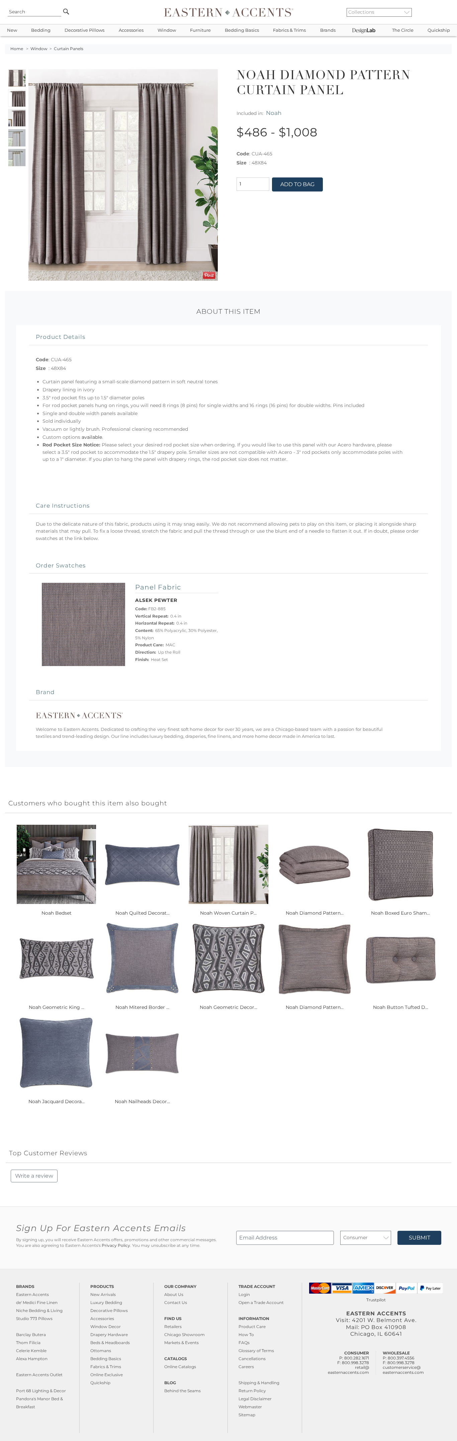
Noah (273, 112)
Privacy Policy (116, 1245)
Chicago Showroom (184, 1334)
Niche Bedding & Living (39, 1310)
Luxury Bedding (106, 1302)
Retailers (173, 1326)
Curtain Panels (68, 48)
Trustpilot (376, 1299)
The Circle (403, 30)
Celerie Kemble (31, 1350)
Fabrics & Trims (289, 30)
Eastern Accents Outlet (39, 1374)
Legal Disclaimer (255, 1398)
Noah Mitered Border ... (142, 1007)
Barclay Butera (31, 1334)
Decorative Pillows (84, 30)
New (12, 30)
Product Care (252, 1326)
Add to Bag (297, 184)
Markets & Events (181, 1342)
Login (244, 1294)
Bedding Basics (242, 30)
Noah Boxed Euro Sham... (400, 913)
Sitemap (247, 1414)
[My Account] (442, 12)
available (92, 437)
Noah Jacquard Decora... (56, 1101)
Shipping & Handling (259, 1382)
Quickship (439, 30)
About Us (173, 1294)
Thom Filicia (28, 1342)
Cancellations (252, 1358)
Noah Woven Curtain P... (228, 913)
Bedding (41, 30)
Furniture (200, 30)
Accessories (131, 30)
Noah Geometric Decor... (228, 1007)
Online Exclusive (106, 1374)
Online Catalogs (180, 1366)
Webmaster (250, 1406)
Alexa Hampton (32, 1358)
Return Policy (252, 1390)
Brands (328, 30)
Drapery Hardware (109, 1334)
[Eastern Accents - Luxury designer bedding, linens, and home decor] (228, 12)
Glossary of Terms (256, 1350)
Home (16, 48)
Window (167, 30)
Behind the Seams (182, 1390)
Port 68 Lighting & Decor (41, 1390)
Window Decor (105, 1326)
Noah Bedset (56, 913)
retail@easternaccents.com (348, 1369)
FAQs (244, 1342)
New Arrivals (103, 1294)
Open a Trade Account (261, 1302)
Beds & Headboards (110, 1342)
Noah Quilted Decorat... (142, 913)
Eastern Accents (32, 1294)
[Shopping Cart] (447, 12)
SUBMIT (419, 1237)
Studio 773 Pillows (34, 1318)
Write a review (34, 1176)
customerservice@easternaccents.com (403, 1369)
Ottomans (100, 1350)
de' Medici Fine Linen (37, 1302)
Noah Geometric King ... (56, 1007)
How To (246, 1334)
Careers (246, 1366)
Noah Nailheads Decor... (142, 1101)
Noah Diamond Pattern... (315, 913)
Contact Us (175, 1302)
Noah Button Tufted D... (400, 1007)
